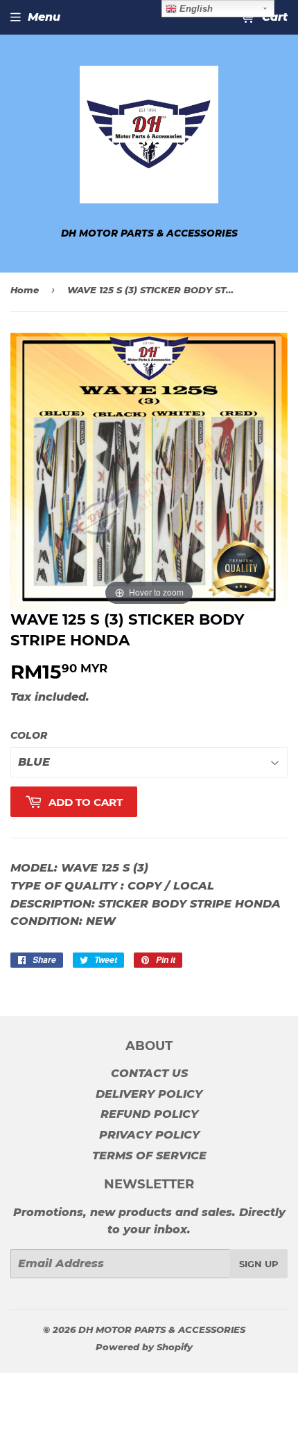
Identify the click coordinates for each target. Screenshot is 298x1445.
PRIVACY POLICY (149, 1134)
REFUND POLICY (149, 1114)
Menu (44, 17)
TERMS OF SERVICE (149, 1155)
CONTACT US (149, 1073)
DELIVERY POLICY (149, 1094)
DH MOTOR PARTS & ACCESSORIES (161, 1329)
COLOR (28, 735)
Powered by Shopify (144, 1346)
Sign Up (259, 1263)
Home (24, 289)
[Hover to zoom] (149, 470)
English (195, 8)
